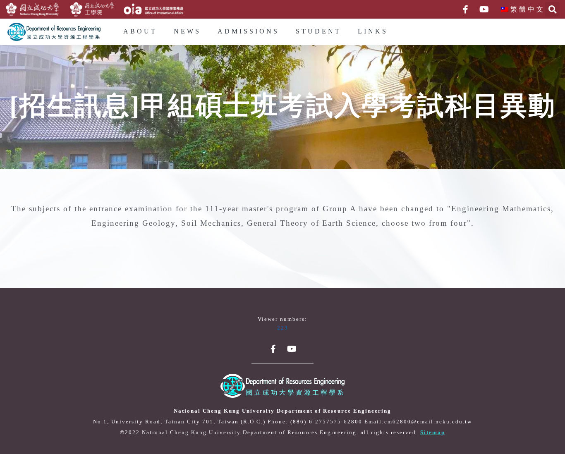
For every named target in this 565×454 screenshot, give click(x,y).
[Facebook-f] (465, 9)
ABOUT (140, 31)
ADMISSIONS (248, 31)
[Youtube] (484, 9)
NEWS (187, 31)
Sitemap (432, 432)
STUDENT (318, 31)
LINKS (373, 31)
